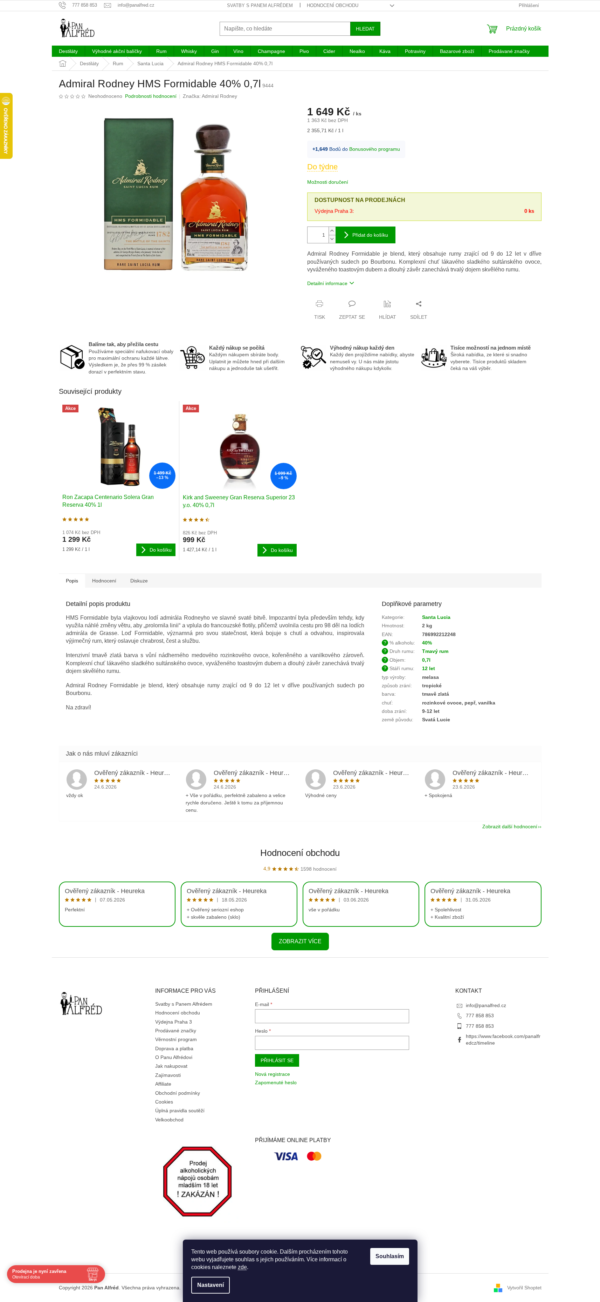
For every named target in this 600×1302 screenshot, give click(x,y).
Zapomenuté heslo (276, 1082)
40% (427, 643)
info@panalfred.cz (486, 1005)
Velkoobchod (169, 1119)
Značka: (210, 96)
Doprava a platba (174, 1048)
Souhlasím (389, 1256)
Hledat (365, 29)
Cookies (164, 1102)
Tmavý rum (435, 651)
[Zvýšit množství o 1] (332, 231)
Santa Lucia (436, 617)
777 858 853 (480, 1015)
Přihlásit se (277, 1060)
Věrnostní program (176, 1039)
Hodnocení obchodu (332, 5)
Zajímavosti (168, 1075)
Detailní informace (327, 283)
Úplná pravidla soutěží (180, 1110)
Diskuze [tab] (139, 580)
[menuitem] (68, 51)
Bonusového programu (374, 149)
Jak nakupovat (171, 1066)
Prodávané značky (175, 1030)
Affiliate (163, 1084)
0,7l (426, 660)
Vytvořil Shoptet (524, 1287)
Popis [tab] (72, 580)
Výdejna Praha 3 (173, 1022)
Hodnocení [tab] (104, 580)
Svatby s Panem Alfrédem (260, 5)
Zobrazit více (300, 941)
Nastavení (210, 1285)
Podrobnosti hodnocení (151, 96)
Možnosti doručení (327, 182)
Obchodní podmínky (177, 1093)
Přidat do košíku (370, 235)
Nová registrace (272, 1074)
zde (242, 1267)
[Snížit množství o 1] (332, 239)
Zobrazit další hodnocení (509, 826)
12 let (428, 668)
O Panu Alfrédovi (173, 1057)
